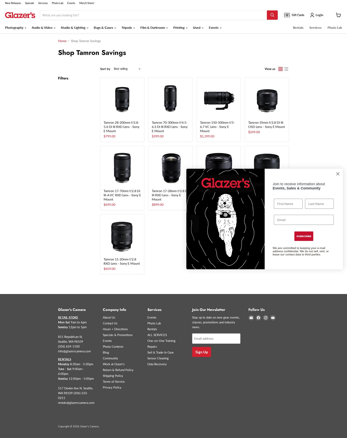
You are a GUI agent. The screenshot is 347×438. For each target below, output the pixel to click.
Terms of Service (114, 381)
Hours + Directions (115, 329)
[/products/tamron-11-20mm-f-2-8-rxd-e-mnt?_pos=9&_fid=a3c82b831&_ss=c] (122, 236)
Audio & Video (42, 27)
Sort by (105, 69)
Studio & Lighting (73, 27)
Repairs (152, 346)
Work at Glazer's (114, 364)
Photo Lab (57, 3)
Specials (29, 3)
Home (62, 41)
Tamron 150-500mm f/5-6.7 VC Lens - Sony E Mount (217, 126)
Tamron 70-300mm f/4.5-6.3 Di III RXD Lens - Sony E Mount (170, 126)
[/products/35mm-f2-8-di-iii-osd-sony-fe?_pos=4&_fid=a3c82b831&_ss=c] (267, 99)
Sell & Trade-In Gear (160, 352)
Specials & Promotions (118, 335)
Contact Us (110, 323)
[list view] (286, 69)
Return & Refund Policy (118, 370)
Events (71, 3)
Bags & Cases (104, 27)
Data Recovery (157, 364)
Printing (179, 27)
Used (197, 27)
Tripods (127, 27)
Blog (106, 352)
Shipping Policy (113, 375)
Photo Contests (113, 346)
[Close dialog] (337, 173)
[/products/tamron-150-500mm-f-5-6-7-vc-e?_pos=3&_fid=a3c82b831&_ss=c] (218, 99)
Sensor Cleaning (158, 358)
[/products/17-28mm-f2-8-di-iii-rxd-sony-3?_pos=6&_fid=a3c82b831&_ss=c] (170, 168)
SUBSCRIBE (303, 236)
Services (43, 3)
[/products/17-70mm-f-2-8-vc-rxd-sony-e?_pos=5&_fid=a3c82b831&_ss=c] (122, 168)
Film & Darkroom (153, 27)
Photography (14, 27)
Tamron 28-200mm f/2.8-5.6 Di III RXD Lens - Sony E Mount (121, 126)
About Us (109, 317)
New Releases (13, 3)
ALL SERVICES (157, 335)
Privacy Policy (112, 387)
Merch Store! (86, 3)
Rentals (298, 27)
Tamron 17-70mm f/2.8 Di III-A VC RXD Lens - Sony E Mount (122, 195)
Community (110, 358)
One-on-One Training (161, 340)
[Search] (272, 15)
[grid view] (280, 69)
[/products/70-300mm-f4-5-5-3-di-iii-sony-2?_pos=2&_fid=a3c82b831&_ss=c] (170, 99)
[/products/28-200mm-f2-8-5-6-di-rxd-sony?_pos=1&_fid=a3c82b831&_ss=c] (122, 99)
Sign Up (201, 352)
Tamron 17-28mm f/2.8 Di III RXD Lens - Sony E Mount (170, 195)
